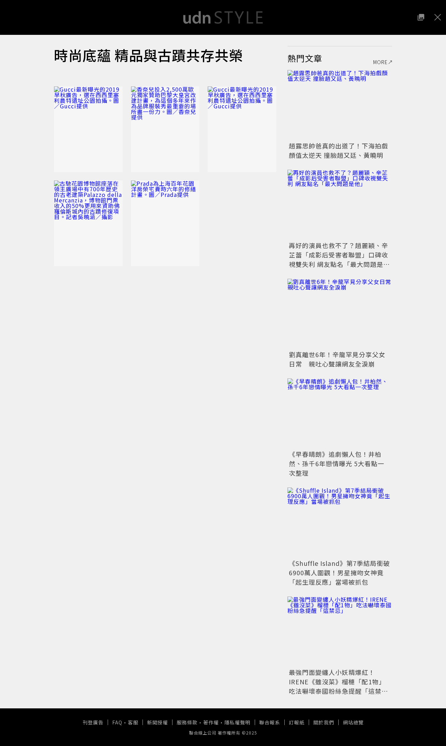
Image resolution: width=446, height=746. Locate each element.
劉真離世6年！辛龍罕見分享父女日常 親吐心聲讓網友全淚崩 (337, 359)
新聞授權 (157, 722)
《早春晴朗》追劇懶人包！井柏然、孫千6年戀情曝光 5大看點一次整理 (336, 463)
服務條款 (187, 722)
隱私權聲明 (237, 722)
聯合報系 (269, 722)
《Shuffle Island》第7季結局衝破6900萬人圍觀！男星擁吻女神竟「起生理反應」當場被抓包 (339, 572)
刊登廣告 (93, 722)
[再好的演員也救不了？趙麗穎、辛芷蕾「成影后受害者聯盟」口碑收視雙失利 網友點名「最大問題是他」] (339, 204)
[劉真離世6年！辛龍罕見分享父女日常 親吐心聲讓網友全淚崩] (339, 313)
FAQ (117, 722)
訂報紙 (297, 722)
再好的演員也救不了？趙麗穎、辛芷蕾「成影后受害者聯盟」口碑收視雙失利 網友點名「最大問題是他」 (338, 259)
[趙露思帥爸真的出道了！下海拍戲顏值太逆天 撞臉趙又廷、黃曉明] (339, 105)
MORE (380, 62)
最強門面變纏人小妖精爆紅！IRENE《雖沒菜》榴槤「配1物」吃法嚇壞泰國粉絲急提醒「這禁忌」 (337, 686)
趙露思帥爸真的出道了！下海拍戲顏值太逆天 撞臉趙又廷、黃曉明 (338, 150)
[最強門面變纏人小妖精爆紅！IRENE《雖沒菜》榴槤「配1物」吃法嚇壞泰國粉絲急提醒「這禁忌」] (339, 631)
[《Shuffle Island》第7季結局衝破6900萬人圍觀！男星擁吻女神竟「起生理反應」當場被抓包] (339, 522)
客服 (133, 722)
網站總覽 (353, 722)
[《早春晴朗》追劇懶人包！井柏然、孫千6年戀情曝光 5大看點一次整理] (339, 413)
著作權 (211, 722)
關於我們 (323, 722)
